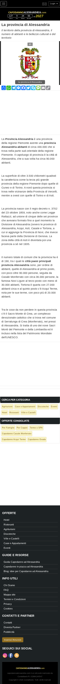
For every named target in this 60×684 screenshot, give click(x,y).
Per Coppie (22, 428)
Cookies (8, 608)
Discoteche (43, 406)
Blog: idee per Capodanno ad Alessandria (26, 571)
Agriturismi (7, 406)
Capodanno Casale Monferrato (16, 433)
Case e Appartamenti (25, 406)
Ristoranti (14, 412)
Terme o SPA (36, 428)
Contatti (8, 622)
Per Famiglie (8, 428)
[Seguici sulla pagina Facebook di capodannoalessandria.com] (10, 655)
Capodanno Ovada (37, 439)
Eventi (54, 406)
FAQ (6, 590)
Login (53, 3)
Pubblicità (9, 632)
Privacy (8, 604)
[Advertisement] (30, 111)
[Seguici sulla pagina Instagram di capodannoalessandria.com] (5, 655)
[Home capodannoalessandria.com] (33, 11)
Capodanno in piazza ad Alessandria (23, 566)
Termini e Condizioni (15, 599)
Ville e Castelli (28, 412)
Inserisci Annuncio (12, 640)
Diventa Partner (12, 627)
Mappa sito (9, 594)
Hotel (4, 412)
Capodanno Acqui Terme (14, 439)
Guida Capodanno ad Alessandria (22, 562)
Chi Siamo (9, 585)
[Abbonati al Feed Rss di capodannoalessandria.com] (16, 655)
